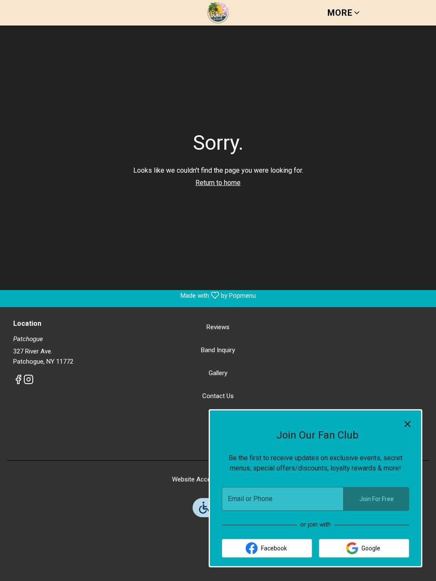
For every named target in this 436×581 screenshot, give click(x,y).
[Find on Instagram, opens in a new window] (28, 381)
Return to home (218, 183)
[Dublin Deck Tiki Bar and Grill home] (218, 12)
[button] (344, 12)
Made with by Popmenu (131, 295)
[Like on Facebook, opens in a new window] (18, 381)
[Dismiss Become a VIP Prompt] (407, 424)
